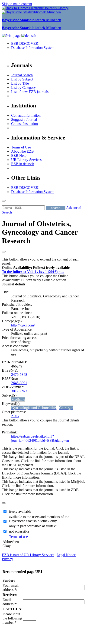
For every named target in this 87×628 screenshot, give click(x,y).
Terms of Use (21, 147)
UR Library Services (26, 160)
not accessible (19, 531)
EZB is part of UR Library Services (28, 555)
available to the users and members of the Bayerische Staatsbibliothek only (39, 519)
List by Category (23, 87)
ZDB (15, 416)
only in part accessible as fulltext (32, 526)
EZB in (22, 164)
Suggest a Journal (24, 119)
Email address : (10, 602)
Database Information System (32, 48)
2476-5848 (19, 374)
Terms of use (18, 537)
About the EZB (22, 151)
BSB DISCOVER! (25, 43)
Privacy (7, 559)
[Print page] (11, 36)
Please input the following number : (12, 618)
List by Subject (22, 79)
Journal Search (22, 75)
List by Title (20, 83)
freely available (20, 511)
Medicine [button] (18, 399)
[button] (36, 268)
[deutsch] (28, 36)
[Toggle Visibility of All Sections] (4, 251)
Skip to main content (17, 4)
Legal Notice (66, 555)
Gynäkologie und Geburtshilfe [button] (33, 408)
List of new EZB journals (29, 92)
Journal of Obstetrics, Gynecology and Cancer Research (39, 232)
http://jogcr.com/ (23, 325)
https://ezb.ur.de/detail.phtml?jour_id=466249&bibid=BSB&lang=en (40, 438)
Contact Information (26, 115)
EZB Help (18, 155)
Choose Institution (24, 124)
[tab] (43, 268)
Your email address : (11, 588)
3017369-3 (19, 391)
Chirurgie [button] (66, 408)
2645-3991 (19, 383)
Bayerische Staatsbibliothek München (31, 20)
